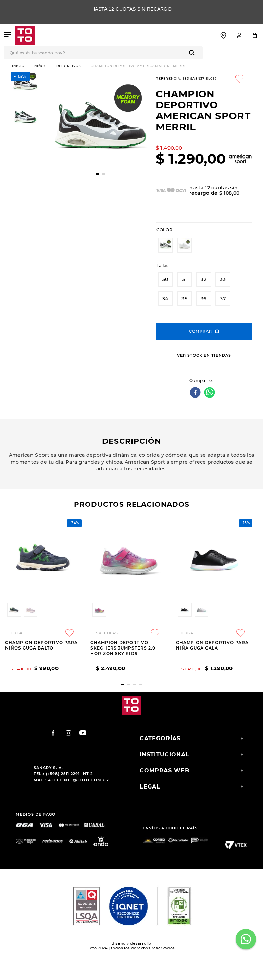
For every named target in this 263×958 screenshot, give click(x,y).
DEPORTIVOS (68, 66)
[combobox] (131, 52)
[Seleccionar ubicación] (223, 35)
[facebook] (196, 393)
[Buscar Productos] (193, 52)
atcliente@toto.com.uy (78, 780)
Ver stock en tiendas (204, 355)
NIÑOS (40, 66)
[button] (165, 245)
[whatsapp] (210, 393)
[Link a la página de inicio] (18, 65)
